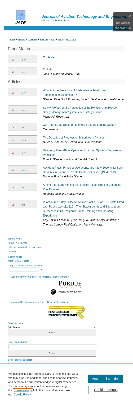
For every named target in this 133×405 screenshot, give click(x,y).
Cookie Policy (22, 394)
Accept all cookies (105, 379)
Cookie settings (23, 390)
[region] (66, 384)
